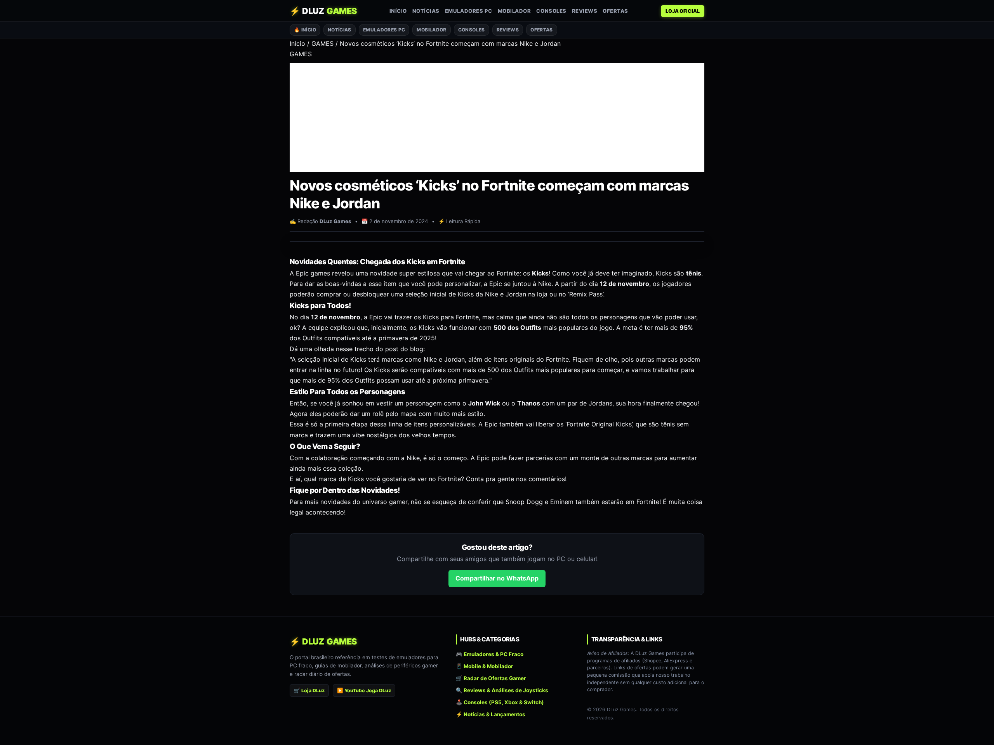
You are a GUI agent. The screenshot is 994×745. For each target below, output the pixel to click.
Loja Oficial (683, 11)
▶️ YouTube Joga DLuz (364, 690)
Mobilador (514, 11)
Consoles (551, 11)
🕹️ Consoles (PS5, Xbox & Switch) (500, 702)
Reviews (585, 11)
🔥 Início (305, 30)
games (320, 273)
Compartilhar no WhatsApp (497, 578)
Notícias (426, 11)
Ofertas (615, 11)
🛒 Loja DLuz (309, 690)
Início (398, 11)
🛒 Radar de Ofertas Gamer (491, 678)
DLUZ (323, 11)
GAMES (322, 43)
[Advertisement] (497, 117)
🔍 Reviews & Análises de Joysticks (502, 690)
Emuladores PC (468, 11)
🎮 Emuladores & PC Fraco (489, 654)
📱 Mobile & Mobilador (484, 666)
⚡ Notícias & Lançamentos (490, 714)
